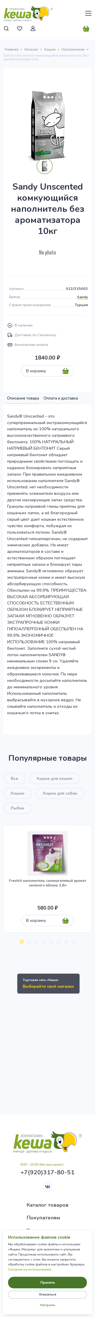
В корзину (36, 371)
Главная (11, 49)
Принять (47, 1282)
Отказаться (47, 1294)
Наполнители (73, 49)
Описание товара (23, 398)
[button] (22, 942)
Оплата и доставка (61, 398)
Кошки (50, 49)
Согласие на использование (29, 1269)
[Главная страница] (28, 13)
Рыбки (17, 808)
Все (14, 778)
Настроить (47, 1305)
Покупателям (43, 1217)
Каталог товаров (47, 1205)
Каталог (31, 49)
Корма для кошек (54, 778)
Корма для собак (60, 793)
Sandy (82, 297)
